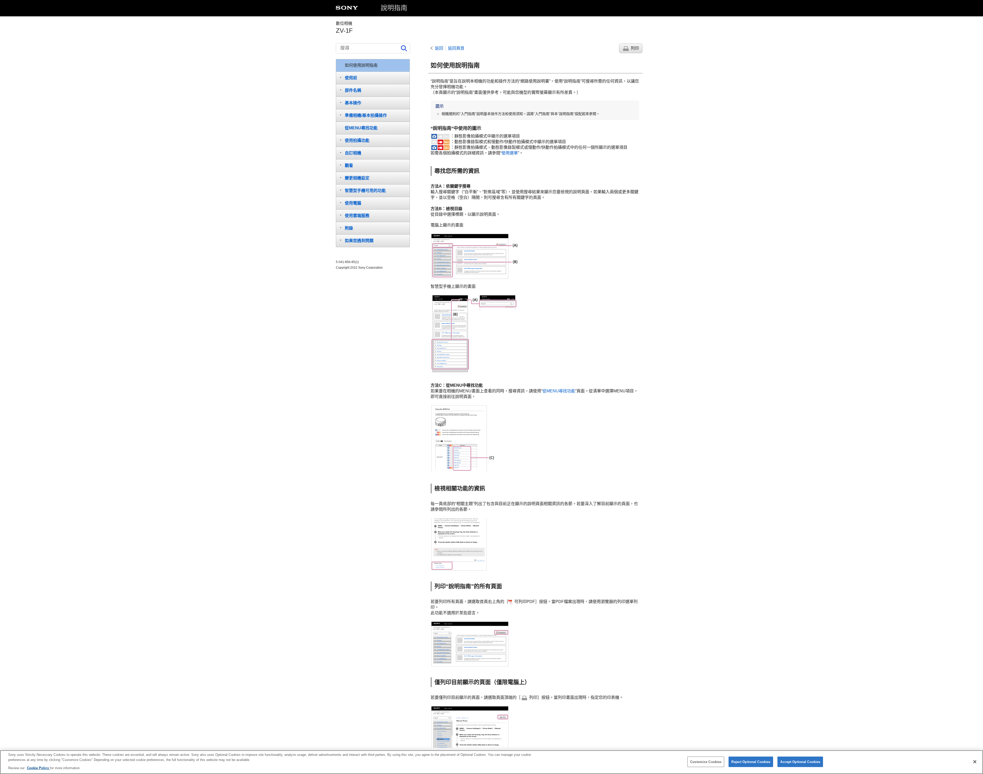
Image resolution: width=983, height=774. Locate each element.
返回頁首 (456, 48)
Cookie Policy (38, 768)
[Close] (974, 761)
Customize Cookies (705, 762)
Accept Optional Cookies (800, 762)
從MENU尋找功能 (558, 391)
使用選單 (509, 153)
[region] (491, 762)
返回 (439, 48)
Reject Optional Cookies (750, 762)
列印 (635, 48)
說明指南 (394, 8)
